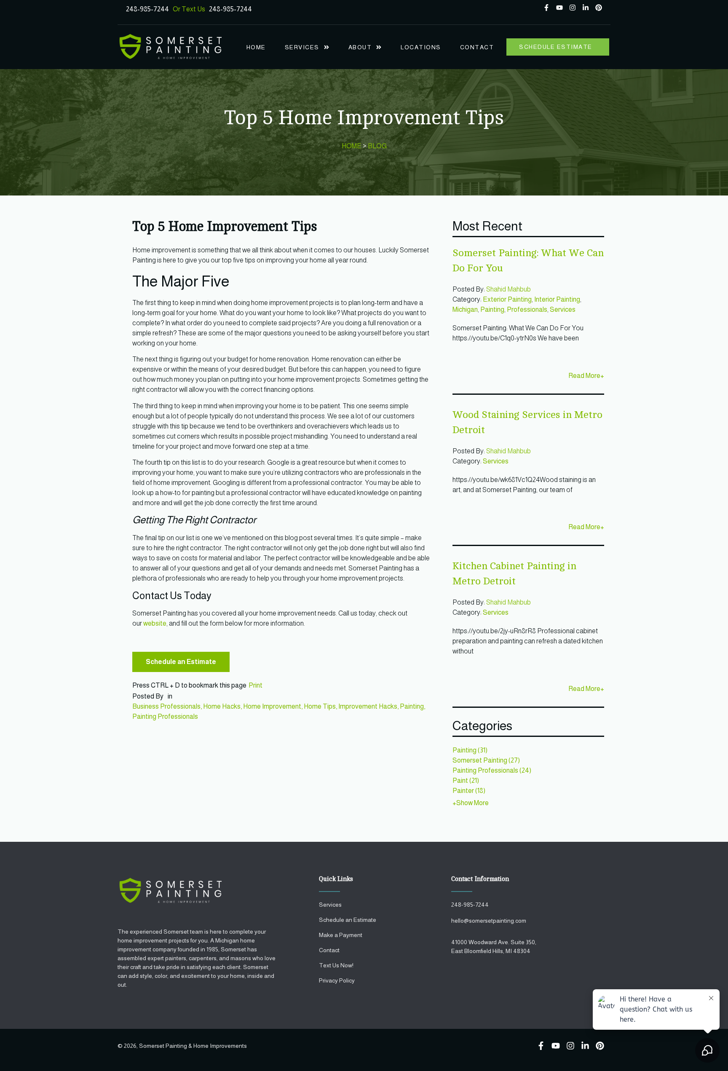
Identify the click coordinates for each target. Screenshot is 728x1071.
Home (256, 47)
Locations (421, 47)
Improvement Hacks (367, 706)
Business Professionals (166, 706)
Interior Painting (557, 299)
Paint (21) (465, 780)
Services (302, 47)
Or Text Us (191, 9)
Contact (477, 47)
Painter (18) (468, 790)
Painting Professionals (165, 716)
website (154, 623)
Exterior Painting (507, 299)
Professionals (527, 309)
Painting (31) (469, 750)
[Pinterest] (598, 7)
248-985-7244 (147, 9)
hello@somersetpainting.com (488, 920)
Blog (377, 146)
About (360, 47)
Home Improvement (272, 706)
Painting (412, 706)
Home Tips (320, 706)
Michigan (465, 309)
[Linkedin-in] (585, 7)
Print (255, 685)
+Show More (470, 802)
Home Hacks (222, 706)
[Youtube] (559, 7)
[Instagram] (572, 7)
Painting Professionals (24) (491, 770)
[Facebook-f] (546, 7)
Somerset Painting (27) (486, 760)
